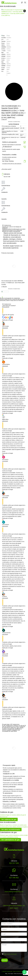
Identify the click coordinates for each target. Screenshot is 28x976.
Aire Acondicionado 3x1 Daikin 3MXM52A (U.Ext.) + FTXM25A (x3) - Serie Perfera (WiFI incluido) (13, 282)
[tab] (14, 184)
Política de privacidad (18, 973)
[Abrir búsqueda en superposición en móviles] (25, 2)
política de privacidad (12, 954)
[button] (24, 11)
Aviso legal (10, 973)
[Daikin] (5, 293)
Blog (6, 973)
